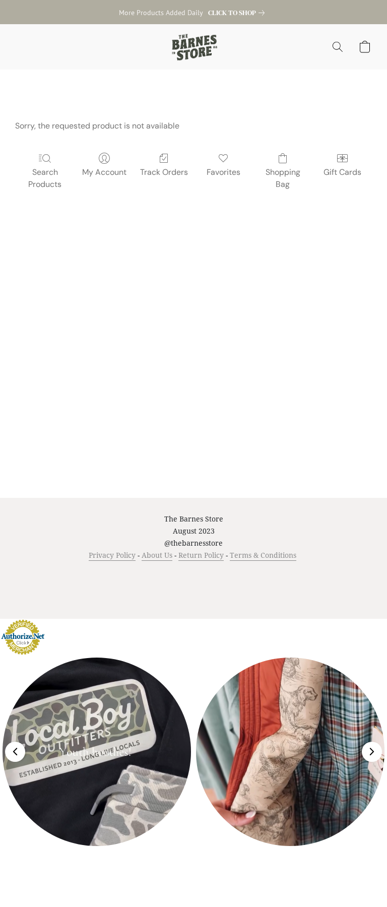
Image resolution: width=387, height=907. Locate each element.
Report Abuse (300, 574)
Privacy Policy (112, 555)
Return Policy (201, 555)
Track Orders (164, 172)
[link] (238, 13)
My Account (104, 172)
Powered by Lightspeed (193, 592)
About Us (157, 555)
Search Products (44, 178)
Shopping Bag (283, 178)
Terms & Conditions (263, 555)
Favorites (223, 172)
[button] (194, 46)
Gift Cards (342, 172)
